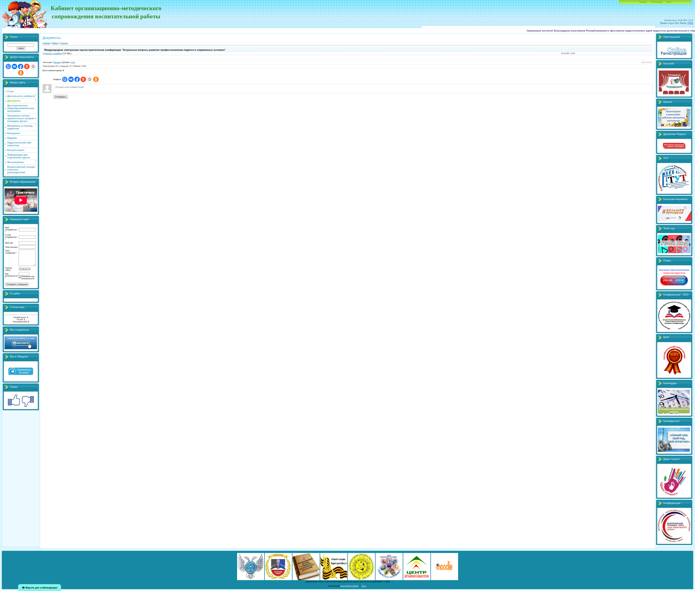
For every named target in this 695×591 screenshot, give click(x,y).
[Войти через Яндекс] (27, 66)
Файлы (55, 43)
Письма (64, 43)
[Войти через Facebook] (20, 66)
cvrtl (73, 62)
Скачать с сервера (52, 53)
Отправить (60, 96)
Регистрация (656, 2)
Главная (643, 2)
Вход (669, 2)
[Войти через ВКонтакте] (14, 66)
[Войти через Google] (33, 66)
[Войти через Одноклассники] (21, 73)
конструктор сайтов (349, 586)
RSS (690, 23)
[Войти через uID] (8, 66)
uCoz (363, 586)
